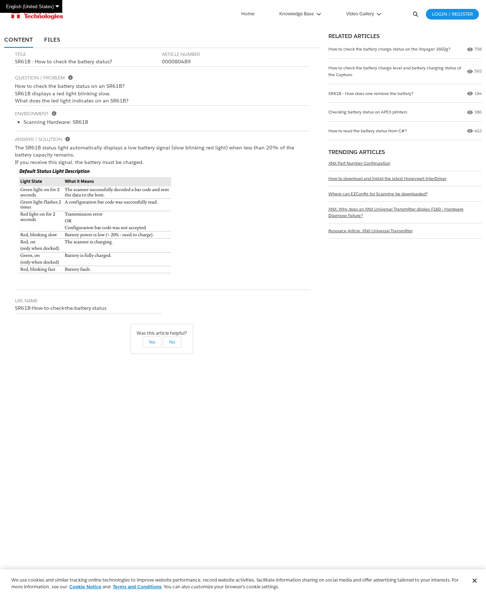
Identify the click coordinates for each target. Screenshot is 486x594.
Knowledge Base (296, 14)
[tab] (18, 40)
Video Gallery (360, 14)
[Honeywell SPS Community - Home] (37, 14)
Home (247, 14)
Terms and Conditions (137, 587)
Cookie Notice (85, 587)
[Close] (474, 581)
